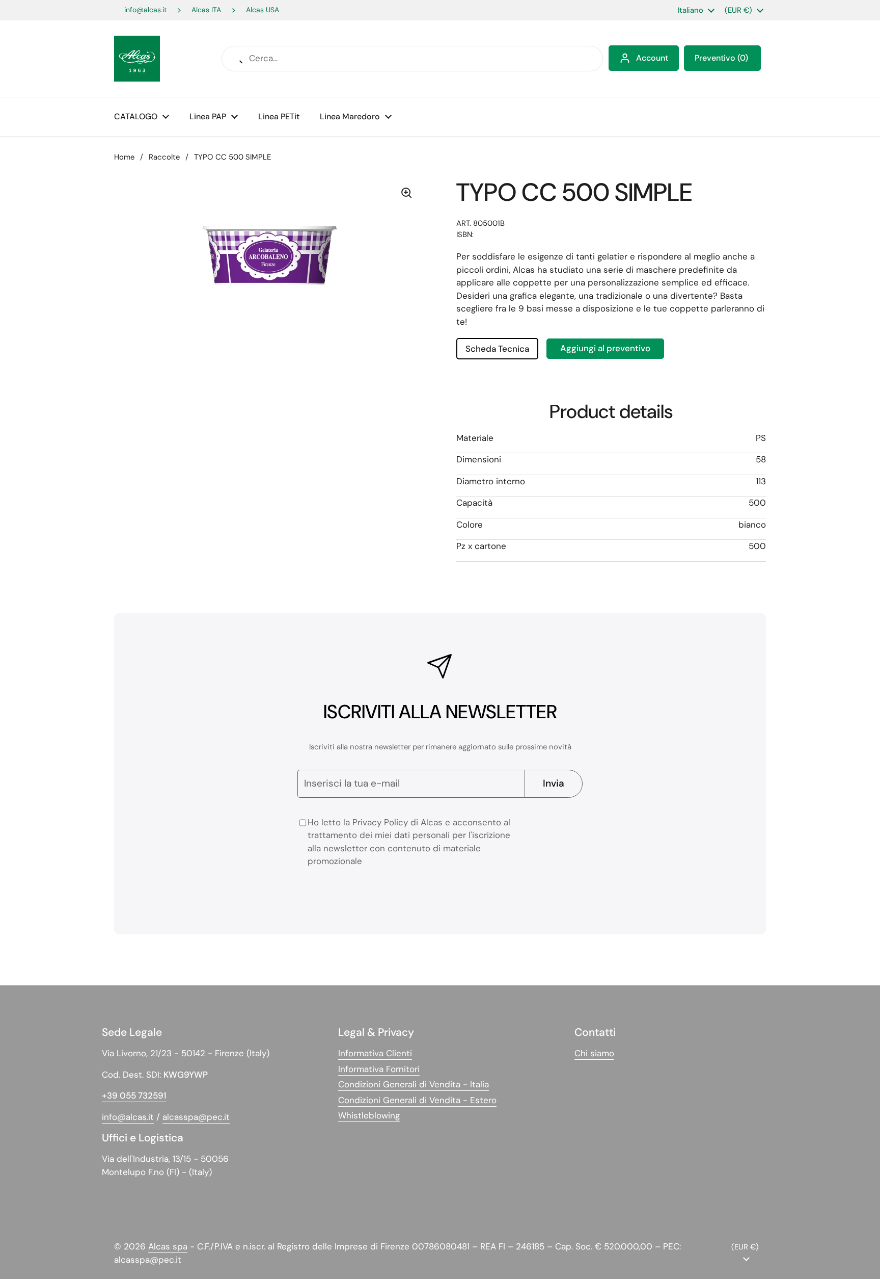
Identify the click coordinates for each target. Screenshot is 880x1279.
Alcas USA (262, 10)
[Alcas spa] (137, 59)
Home (124, 157)
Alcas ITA (206, 10)
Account (652, 58)
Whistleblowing (369, 1115)
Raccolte (164, 157)
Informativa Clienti (375, 1053)
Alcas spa (167, 1246)
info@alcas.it (145, 10)
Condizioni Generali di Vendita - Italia (413, 1084)
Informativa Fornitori (379, 1069)
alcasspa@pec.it (196, 1117)
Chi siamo (594, 1053)
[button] (722, 58)
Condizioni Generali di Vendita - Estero (417, 1100)
